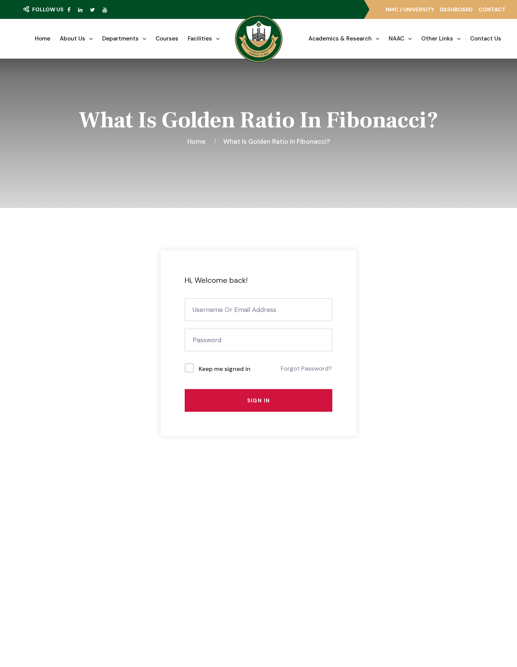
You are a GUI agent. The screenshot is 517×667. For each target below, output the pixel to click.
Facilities (200, 38)
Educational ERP (296, 601)
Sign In (258, 400)
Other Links (437, 38)
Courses (167, 38)
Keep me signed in (225, 369)
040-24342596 (410, 592)
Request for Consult (84, 588)
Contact (492, 9)
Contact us (485, 38)
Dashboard (456, 9)
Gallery (171, 546)
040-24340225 (410, 565)
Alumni (284, 573)
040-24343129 (409, 579)
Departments (120, 38)
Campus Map (69, 573)
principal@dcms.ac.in (416, 606)
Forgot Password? (306, 368)
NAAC (396, 38)
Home (42, 38)
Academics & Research (340, 38)
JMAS (283, 532)
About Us (72, 38)
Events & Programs (187, 560)
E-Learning (290, 546)
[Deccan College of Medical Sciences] (258, 38)
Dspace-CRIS (293, 587)
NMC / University (410, 9)
